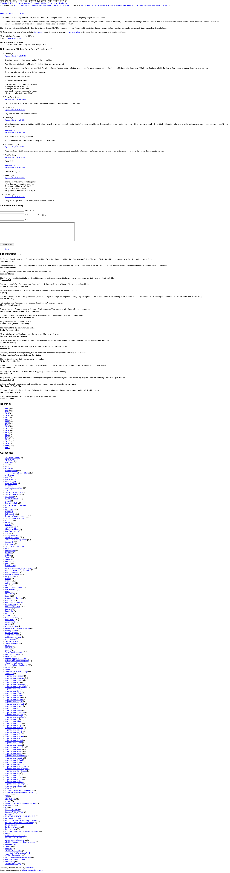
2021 (7, 420)
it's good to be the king (13, 598)
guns (6, 564)
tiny (6, 833)
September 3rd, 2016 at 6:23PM (15, 167)
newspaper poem (11, 633)
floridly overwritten (12, 535)
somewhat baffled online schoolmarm (19, 790)
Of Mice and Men (11, 641)
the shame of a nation (13, 827)
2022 (7, 417)
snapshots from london (13, 723)
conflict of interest (11, 499)
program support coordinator (15, 659)
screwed (8, 667)
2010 (7, 443)
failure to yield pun (12, 529)
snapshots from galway (13, 693)
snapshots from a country (14, 676)
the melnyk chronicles (13, 818)
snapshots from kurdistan (14, 717)
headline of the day (12, 574)
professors (8, 656)
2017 (7, 428)
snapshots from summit (13, 758)
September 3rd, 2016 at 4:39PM (15, 147)
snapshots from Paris (12, 738)
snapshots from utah (12, 773)
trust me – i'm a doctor (13, 838)
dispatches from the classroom (16, 516)
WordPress (29, 868)
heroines (8, 581)
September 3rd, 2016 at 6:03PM (15, 157)
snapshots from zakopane (14, 786)
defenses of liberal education (15, 505)
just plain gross (10, 605)
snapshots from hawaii (13, 695)
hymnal (7, 592)
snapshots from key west (14, 715)
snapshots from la (11, 719)
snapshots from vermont (14, 777)
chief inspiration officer (13, 488)
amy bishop (9, 462)
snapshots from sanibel (13, 749)
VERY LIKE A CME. (13, 851)
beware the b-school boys (19, 473)
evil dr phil (9, 520)
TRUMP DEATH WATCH (15, 836)
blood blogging (10, 481)
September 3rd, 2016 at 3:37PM (15, 132)
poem (7, 650)
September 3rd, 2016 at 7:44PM (15, 197)
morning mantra (11, 630)
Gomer (7, 557)
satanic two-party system (14, 663)
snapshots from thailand (14, 760)
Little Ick (8, 615)
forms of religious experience (16, 540)
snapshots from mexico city (15, 730)
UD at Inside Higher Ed (9, 3)
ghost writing (10, 551)
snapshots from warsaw (14, 782)
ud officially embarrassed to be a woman (20, 842)
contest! (8, 501)
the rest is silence (11, 825)
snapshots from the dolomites (16, 771)
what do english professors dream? (18, 857)
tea (6, 808)
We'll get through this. (13, 855)
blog (6, 477)
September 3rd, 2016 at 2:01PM (15, 110)
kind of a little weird (15, 38)
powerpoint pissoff (12, 654)
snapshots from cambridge (15, 684)
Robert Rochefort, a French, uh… (13, 13)
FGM (7, 533)
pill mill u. (8, 646)
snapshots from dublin (13, 691)
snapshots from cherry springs (16, 687)
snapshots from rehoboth (14, 747)
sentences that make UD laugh (16, 671)
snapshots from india (12, 708)
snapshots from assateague (15, 678)
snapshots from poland (13, 743)
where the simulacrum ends (15, 859)
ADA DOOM (10, 460)
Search (7, 249)
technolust (8, 814)
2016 (7, 430)
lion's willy (9, 611)
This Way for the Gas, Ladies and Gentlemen (22, 831)
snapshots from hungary (14, 702)
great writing (9, 561)
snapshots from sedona (13, 754)
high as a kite (10, 583)
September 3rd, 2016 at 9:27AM (15, 56)
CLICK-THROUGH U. (14, 492)
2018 (7, 426)
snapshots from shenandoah (15, 756)
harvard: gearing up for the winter (17, 570)
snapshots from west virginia (15, 784)
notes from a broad (12, 635)
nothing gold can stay (13, 637)
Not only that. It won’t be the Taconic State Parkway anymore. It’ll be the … (43, 5)
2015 (7, 433)
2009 (7, 445)
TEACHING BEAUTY (14, 812)
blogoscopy (9, 479)
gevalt (7, 548)
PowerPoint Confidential (14, 652)
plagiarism (9, 648)
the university (10, 829)
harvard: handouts (11, 572)
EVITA (7, 522)
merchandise (9, 620)
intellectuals (9, 594)
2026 (7, 409)
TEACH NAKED (12, 810)
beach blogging (10, 475)
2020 (7, 422)
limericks (8, 609)
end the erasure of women (14, 518)
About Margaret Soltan (27, 3)
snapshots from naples (13, 734)
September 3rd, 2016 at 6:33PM (15, 178)
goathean (8, 553)
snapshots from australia (14, 680)
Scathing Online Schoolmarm (16, 665)
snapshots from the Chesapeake (17, 769)
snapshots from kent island (15, 713)
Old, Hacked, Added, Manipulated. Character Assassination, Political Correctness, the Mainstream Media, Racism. (124, 5)
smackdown (9, 674)
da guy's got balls (11, 503)
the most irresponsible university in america (21, 820)
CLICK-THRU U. (12, 494)
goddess (8, 555)
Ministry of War (11, 626)
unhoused (8, 849)
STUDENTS (10, 799)
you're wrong (10, 862)
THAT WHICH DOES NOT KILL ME (20, 816)
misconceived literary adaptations (17, 628)
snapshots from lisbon (13, 721)
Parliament (38, 32)
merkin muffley (10, 622)
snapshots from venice (13, 775)
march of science (11, 618)
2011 (7, 441)
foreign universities (12, 538)
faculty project (10, 527)
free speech (9, 542)
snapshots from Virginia (14, 779)
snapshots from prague (13, 745)
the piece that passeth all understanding (19, 823)
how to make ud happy (13, 587)
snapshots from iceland (13, 706)
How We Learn (11, 589)
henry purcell (10, 576)
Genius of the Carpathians (14, 546)
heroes (7, 579)
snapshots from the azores (14, 764)
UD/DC (8, 846)
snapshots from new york (14, 736)
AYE (7, 464)
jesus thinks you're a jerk (14, 602)
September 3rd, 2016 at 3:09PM (15, 120)
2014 (7, 435)
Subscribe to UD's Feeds (57, 3)
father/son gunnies (12, 531)
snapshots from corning (13, 689)
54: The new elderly (12, 458)
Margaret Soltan (11, 130)
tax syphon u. (10, 805)
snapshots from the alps (13, 762)
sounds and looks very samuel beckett (19, 792)
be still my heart (11, 471)
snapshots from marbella (14, 728)
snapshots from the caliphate (15, 767)
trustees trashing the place (14, 840)
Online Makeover (11, 643)
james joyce (9, 600)
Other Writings (41, 3)
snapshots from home (13, 697)
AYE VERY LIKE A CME (20, 853)
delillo (7, 507)
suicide (7, 801)
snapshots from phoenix (14, 741)
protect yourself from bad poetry (17, 661)
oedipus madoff (11, 639)
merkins (8, 624)
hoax (7, 585)
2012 (7, 439)
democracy (9, 510)
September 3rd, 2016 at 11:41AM (15, 99)
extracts (8, 525)
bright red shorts (11, 484)
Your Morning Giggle (13, 864)
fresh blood (9, 544)
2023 (7, 415)
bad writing (9, 466)
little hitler (8, 613)
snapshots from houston (14, 700)
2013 (7, 437)
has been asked (74, 32)
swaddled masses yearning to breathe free (20, 803)
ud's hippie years (11, 844)
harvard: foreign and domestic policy (18, 568)
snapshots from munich (13, 732)
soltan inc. (8, 788)
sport (7, 795)
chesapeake (9, 486)
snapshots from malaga (13, 725)
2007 (7, 448)
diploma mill (9, 514)
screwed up (9, 669)
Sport (7, 797)
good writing (9, 559)
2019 (7, 424)
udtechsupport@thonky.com (32, 870)
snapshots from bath (12, 682)
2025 (7, 411)
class (6, 490)
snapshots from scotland (14, 751)
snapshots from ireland (13, 710)
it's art (7, 596)
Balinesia (8, 469)
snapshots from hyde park (14, 704)
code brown (9, 497)
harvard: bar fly (10, 566)
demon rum (9, 512)
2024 (7, 413)
